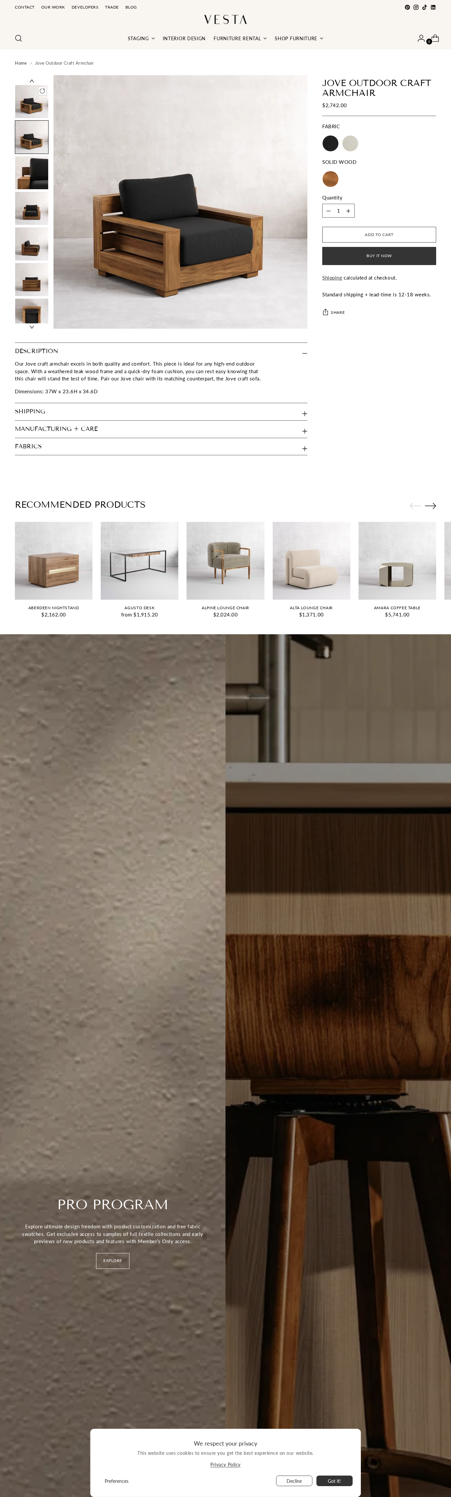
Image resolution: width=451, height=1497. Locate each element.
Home (21, 63)
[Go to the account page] (418, 38)
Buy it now (379, 256)
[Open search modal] (18, 38)
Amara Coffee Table (397, 607)
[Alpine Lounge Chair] (225, 560)
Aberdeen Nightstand (53, 607)
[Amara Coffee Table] (397, 560)
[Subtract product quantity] (348, 211)
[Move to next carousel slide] (430, 505)
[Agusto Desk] (139, 560)
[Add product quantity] (328, 211)
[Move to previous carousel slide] (415, 506)
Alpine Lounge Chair (225, 607)
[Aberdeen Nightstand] (53, 560)
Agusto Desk (139, 607)
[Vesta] (225, 19)
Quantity (332, 197)
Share (338, 312)
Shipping (332, 278)
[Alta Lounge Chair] (311, 560)
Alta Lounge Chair (311, 607)
